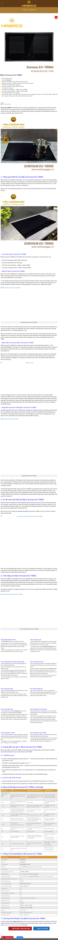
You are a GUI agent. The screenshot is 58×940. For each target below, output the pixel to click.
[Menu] (2, 3)
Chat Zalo (20, 937)
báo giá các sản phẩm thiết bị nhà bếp (13, 925)
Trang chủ (24, 9)
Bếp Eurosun (32, 9)
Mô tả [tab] (2, 104)
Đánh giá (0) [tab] (8, 104)
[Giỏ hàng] (56, 3)
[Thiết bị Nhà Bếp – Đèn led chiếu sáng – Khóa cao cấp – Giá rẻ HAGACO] (29, 3)
